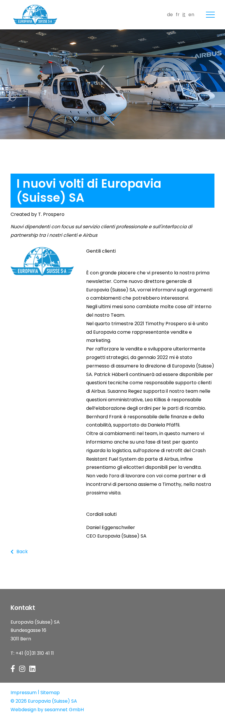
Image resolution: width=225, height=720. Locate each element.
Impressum (24, 692)
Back (22, 551)
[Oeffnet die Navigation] (210, 15)
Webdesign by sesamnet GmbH (47, 709)
